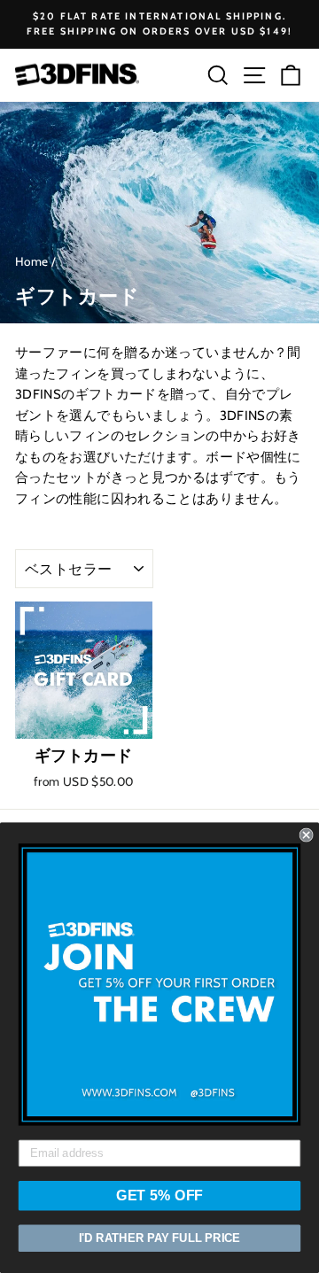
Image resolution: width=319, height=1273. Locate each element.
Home (31, 261)
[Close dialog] (307, 835)
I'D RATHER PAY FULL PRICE (159, 1238)
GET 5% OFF (159, 1196)
